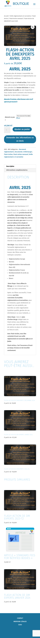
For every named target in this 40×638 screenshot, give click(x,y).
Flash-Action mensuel (16, 18)
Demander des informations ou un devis (20, 139)
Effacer (18, 118)
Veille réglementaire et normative (20, 16)
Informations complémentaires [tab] (17, 170)
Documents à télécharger (23, 152)
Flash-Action (8, 154)
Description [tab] (10, 166)
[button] (33, 27)
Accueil (6, 16)
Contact (20, 618)
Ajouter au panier (22, 129)
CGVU (20, 625)
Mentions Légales (20, 621)
